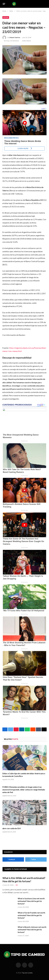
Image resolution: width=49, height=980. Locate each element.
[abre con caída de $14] (24, 812)
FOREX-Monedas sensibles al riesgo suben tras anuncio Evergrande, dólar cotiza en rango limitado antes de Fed (23, 789)
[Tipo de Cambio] (24, 4)
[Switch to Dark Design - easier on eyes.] (41, 4)
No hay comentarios (11, 41)
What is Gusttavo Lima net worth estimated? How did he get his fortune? (31, 901)
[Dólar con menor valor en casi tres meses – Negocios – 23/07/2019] (24, 60)
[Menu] (4, 4)
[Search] (45, 4)
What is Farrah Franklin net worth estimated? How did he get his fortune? (31, 915)
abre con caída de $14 (11, 828)
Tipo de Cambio (27, 973)
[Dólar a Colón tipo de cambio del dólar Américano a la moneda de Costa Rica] (24, 757)
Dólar (5, 17)
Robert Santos (15, 37)
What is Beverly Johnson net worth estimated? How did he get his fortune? (32, 929)
